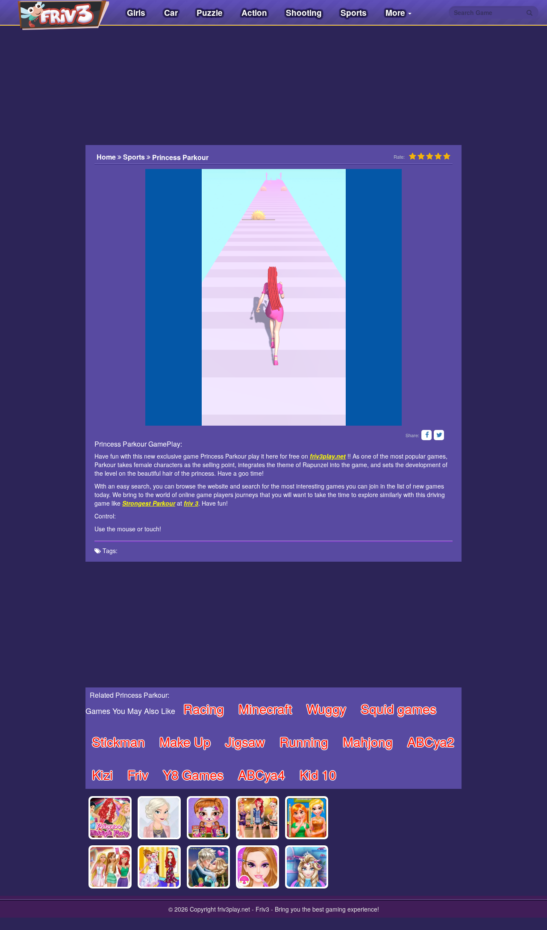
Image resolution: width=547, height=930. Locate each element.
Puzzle (210, 12)
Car (171, 12)
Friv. (55, 13)
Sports (354, 12)
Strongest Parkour (148, 503)
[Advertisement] (43, 203)
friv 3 (191, 503)
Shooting (304, 12)
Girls (136, 12)
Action (254, 12)
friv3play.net (328, 456)
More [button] (396, 12)
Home (107, 157)
